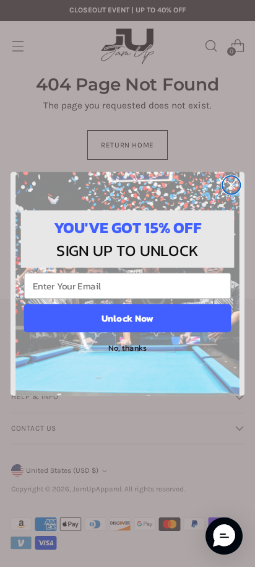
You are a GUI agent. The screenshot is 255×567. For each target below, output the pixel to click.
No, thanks (127, 347)
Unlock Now (127, 317)
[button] (224, 536)
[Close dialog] (231, 184)
